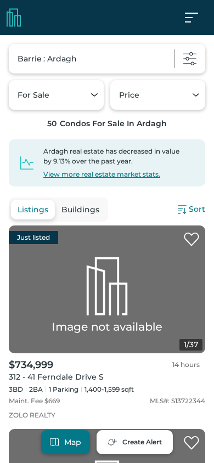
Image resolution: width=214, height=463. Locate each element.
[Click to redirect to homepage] (14, 17)
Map (72, 442)
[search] (107, 59)
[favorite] (191, 240)
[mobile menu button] (197, 17)
